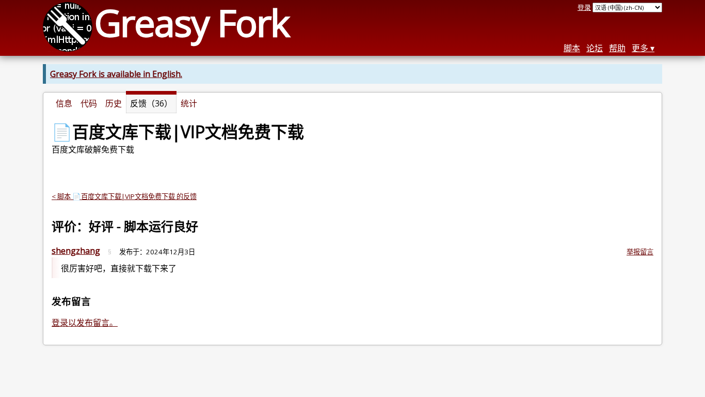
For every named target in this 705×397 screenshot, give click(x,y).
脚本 (572, 48)
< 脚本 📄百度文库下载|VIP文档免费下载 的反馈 (124, 196)
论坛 (594, 48)
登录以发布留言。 (85, 322)
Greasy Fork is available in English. (116, 74)
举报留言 (640, 251)
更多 (640, 48)
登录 (584, 7)
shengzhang (76, 250)
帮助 (617, 48)
